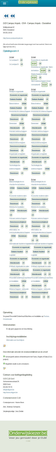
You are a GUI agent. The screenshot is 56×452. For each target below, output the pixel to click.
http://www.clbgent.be (10, 392)
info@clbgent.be (8, 390)
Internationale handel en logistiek (20, 244)
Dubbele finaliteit (15, 99)
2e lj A (34, 63)
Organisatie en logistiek (17, 154)
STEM (24, 103)
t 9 (21, 60)
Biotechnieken (14, 103)
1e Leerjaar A (13, 60)
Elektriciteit (12, 123)
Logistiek (12, 255)
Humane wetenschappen (18, 131)
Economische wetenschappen (19, 111)
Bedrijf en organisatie (16, 91)
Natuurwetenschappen (17, 143)
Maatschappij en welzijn (39, 74)
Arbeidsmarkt (14, 128)
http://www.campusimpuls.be (13, 38)
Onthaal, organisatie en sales (19, 266)
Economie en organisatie (39, 60)
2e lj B (43, 70)
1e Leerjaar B (14, 64)
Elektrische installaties (16, 207)
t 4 (22, 226)
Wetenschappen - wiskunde (18, 289)
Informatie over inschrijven (15, 340)
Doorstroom (14, 119)
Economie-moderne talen (17, 196)
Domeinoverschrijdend (19, 115)
